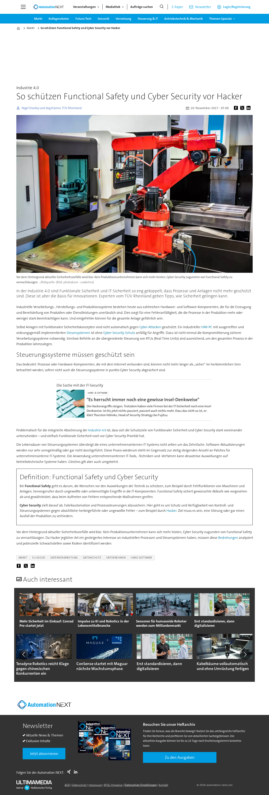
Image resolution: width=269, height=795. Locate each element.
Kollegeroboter (59, 19)
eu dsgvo (38, 557)
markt (23, 557)
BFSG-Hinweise (113, 785)
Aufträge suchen (141, 7)
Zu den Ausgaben (180, 757)
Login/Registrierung (236, 7)
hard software (141, 557)
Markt (38, 19)
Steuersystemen (78, 333)
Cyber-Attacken (150, 327)
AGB (67, 785)
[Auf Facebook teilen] (237, 108)
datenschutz (92, 557)
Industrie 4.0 (97, 430)
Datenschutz (79, 785)
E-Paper (177, 7)
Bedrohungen (228, 537)
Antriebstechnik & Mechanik (183, 19)
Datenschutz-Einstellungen (140, 785)
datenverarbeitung (64, 557)
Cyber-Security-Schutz (119, 333)
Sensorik (103, 19)
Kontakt (163, 785)
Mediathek (113, 7)
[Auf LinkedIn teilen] (249, 108)
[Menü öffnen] (23, 7)
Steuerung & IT (148, 19)
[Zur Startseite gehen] (48, 7)
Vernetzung (123, 19)
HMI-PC (206, 327)
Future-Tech (83, 19)
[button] (23, 654)
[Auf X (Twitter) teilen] (243, 108)
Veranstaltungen (84, 7)
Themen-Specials (220, 19)
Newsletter (203, 7)
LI (77, 772)
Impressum (95, 785)
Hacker (171, 510)
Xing (70, 772)
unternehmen (116, 557)
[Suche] (162, 7)
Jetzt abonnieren (44, 753)
